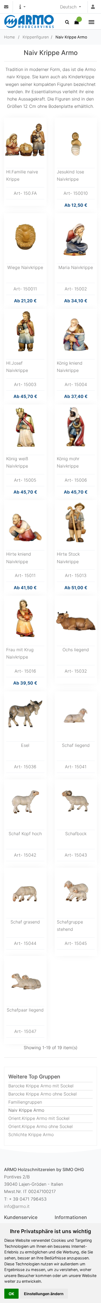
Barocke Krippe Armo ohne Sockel (42, 1094)
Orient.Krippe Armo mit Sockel (38, 1118)
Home (9, 37)
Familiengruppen (25, 1102)
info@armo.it (17, 1206)
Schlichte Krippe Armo (31, 1134)
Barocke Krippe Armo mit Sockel (41, 1085)
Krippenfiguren (36, 37)
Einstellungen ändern (44, 1293)
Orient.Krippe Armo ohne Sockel (40, 1126)
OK (11, 1293)
